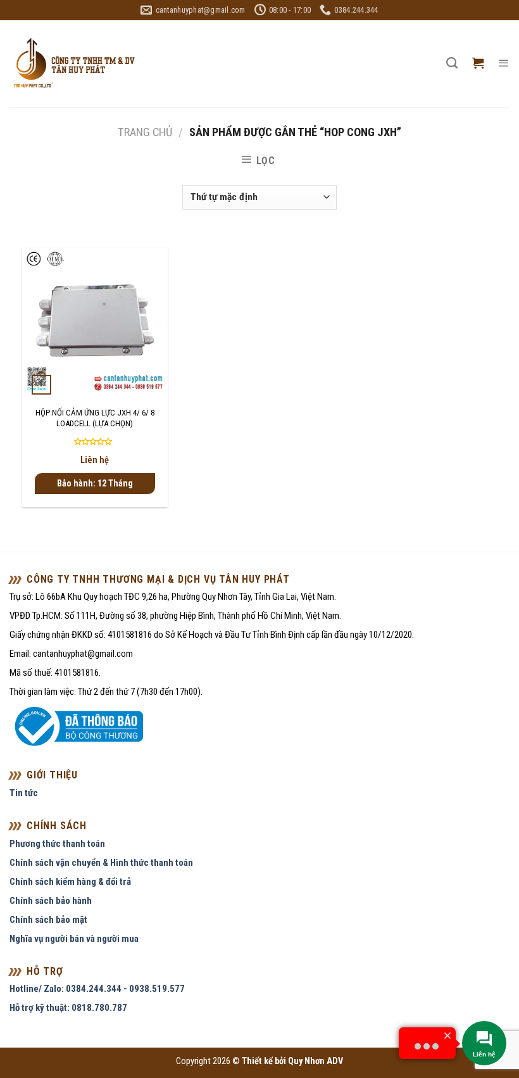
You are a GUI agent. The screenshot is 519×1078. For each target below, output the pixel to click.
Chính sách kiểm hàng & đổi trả (70, 881)
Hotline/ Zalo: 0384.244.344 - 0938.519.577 (97, 988)
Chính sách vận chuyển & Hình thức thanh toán (101, 862)
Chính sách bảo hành (50, 900)
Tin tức (23, 793)
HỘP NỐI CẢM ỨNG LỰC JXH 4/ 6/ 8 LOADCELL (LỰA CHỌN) (94, 418)
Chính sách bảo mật (48, 919)
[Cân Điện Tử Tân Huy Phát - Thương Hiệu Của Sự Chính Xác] (73, 64)
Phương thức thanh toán (57, 843)
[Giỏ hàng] (478, 63)
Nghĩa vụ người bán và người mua (74, 938)
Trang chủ (145, 132)
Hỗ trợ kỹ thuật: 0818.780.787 (68, 1007)
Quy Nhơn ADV (315, 1061)
